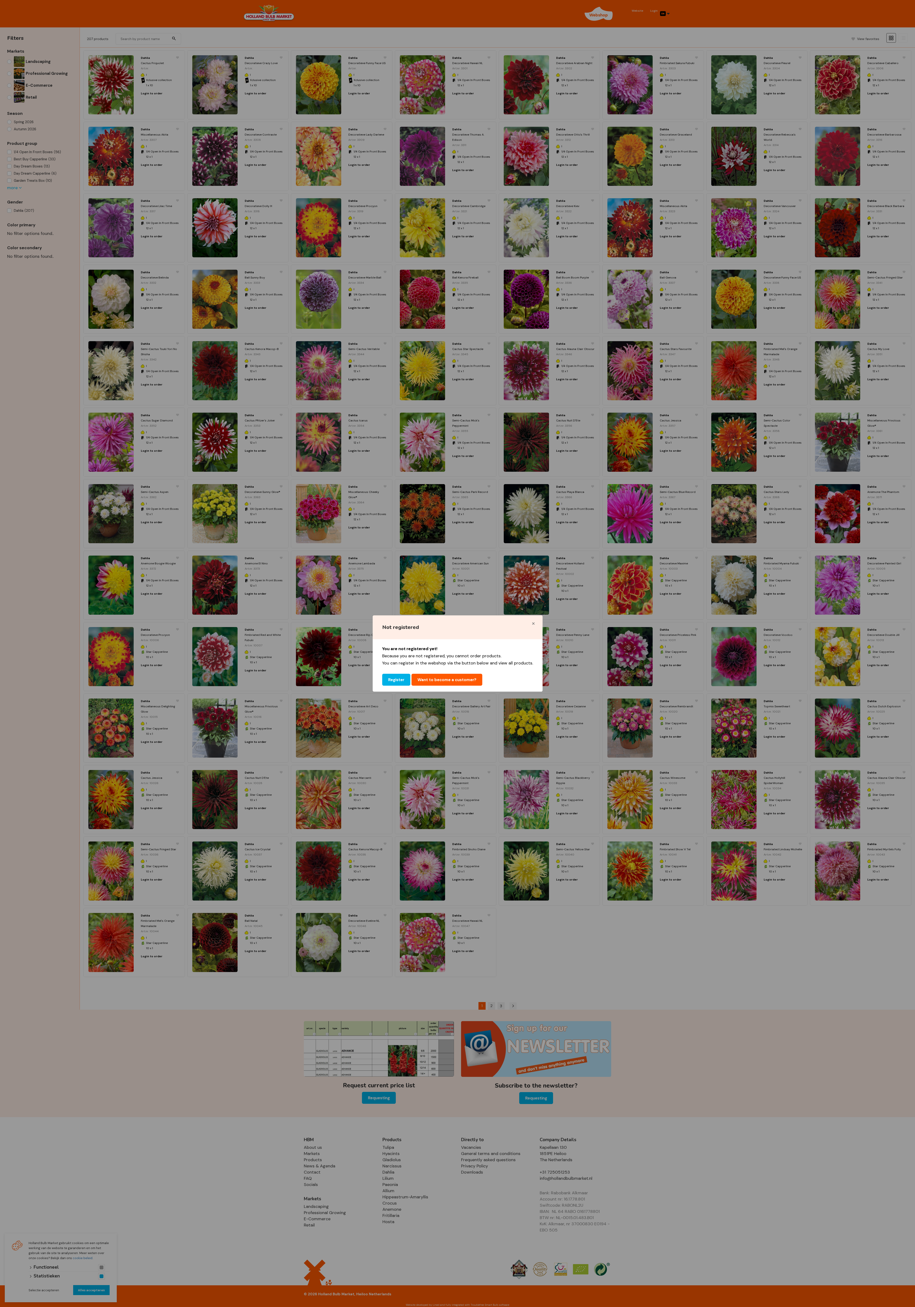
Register (396, 679)
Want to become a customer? (446, 679)
